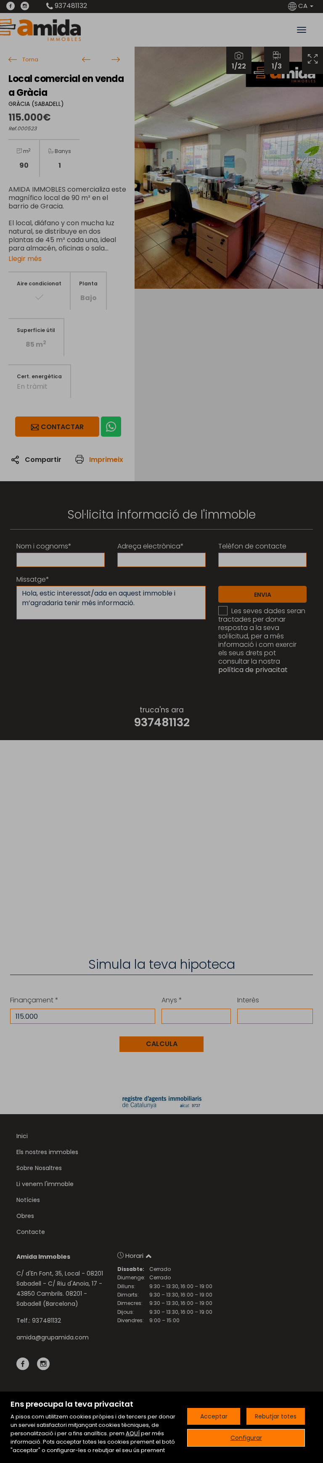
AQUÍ (133, 1433)
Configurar (246, 1438)
